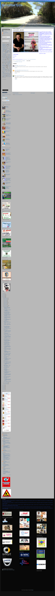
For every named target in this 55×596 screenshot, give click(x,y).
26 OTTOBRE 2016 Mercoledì (6, 377)
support (8, 74)
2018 (4, 386)
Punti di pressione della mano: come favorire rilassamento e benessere (6, 472)
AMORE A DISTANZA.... (7, 106)
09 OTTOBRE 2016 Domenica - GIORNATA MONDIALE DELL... (7, 340)
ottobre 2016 (5, 306)
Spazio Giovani (40, 25)
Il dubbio (5, 426)
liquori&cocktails (3, 60)
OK (48, 0)
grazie (8, 56)
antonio (8, 45)
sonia (8, 71)
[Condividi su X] (28, 60)
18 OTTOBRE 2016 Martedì (7, 353)
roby (9, 67)
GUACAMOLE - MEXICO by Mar (8, 139)
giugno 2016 (5, 303)
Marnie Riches (4, 415)
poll (2, 66)
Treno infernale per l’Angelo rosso (6, 399)
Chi (22, 25)
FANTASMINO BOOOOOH (7, 376)
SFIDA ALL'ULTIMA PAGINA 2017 (8, 131)
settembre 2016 (6, 305)
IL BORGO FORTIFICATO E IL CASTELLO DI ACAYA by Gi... (7, 349)
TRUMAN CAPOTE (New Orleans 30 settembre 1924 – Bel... (7, 308)
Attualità (11, 25)
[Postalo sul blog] (27, 60)
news (4, 62)
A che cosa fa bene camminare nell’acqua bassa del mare (6, 438)
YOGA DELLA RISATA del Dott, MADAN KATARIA (8, 144)
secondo (3, 69)
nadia (7, 61)
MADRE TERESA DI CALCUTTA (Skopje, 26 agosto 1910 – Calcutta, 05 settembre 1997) (8, 167)
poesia (9, 65)
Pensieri (36, 25)
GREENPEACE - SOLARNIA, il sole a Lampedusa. (6, 370)
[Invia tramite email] (26, 60)
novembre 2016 (6, 382)
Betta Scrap (4, 450)
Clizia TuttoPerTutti (5, 32)
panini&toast (8, 63)
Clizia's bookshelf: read (6, 393)
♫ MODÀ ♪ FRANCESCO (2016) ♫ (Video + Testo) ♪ (7, 324)
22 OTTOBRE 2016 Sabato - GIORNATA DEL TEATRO (7, 363)
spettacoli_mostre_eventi (5, 72)
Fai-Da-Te (28, 25)
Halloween (8, 57)
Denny (4, 33)
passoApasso (7, 64)
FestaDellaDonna (4, 53)
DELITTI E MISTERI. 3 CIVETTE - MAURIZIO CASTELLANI (8, 187)
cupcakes (8, 50)
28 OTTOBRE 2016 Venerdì (7, 381)
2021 (4, 389)
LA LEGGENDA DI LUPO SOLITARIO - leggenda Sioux (7, 355)
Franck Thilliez (6, 400)
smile (10, 70)
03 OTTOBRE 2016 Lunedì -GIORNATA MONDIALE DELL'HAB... (7, 315)
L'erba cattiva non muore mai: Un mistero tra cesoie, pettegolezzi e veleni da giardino (6, 413)
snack (5, 71)
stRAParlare (4, 74)
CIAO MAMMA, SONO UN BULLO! (8, 135)
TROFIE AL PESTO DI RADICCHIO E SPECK (8, 183)
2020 (4, 388)
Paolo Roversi (4, 410)
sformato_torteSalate (4, 70)
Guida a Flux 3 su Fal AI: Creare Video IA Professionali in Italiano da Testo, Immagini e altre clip (7, 443)
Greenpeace (4, 57)
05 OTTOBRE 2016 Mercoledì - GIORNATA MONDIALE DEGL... (7, 327)
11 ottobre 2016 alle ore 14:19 (20, 75)
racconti (9, 66)
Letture (31, 25)
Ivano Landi (4, 461)
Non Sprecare (5, 437)
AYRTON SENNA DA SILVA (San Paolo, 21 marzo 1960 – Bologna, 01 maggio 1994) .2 (8, 179)
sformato (8, 69)
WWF (10, 76)
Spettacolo (44, 25)
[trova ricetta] (4, 102)
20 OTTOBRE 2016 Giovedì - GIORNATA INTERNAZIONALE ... (7, 359)
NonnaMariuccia (9, 62)
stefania (5, 73)
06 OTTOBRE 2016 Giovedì (7, 328)
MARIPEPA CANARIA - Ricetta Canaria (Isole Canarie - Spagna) (8, 128)
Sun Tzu (5, 424)
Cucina (24, 25)
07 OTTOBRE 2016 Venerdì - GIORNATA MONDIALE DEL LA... (7, 331)
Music (33, 25)
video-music (9, 75)
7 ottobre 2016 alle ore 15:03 (22, 65)
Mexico (5, 61)
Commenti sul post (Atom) (18, 94)
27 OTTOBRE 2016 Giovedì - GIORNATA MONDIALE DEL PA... (7, 380)
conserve (9, 48)
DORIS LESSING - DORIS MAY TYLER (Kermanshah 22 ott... (7, 366)
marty (2, 61)
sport (2, 73)
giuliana (5, 56)
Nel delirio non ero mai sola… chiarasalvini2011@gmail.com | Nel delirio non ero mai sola (6, 454)
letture (3, 59)
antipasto (3, 45)
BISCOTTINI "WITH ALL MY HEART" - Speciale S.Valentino (8, 154)
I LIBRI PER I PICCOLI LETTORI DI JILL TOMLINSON (8, 111)
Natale (10, 61)
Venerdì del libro (26, 59)
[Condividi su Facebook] (29, 60)
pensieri (3, 65)
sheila (8, 70)
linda (7, 59)
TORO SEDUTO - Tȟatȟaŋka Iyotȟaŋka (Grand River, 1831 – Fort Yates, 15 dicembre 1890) (8, 159)
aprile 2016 (5, 301)
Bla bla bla (19, 25)
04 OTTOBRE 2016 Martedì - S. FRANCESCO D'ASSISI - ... (7, 320)
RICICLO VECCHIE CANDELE (8, 162)
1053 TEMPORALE (5, 435)
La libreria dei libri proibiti (5, 418)
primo (5, 66)
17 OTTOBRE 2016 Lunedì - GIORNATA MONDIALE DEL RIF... (7, 347)
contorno (3, 50)
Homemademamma (5, 464)
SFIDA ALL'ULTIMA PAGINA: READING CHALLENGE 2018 (8, 123)
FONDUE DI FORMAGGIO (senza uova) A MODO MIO (7, 171)
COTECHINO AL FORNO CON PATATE (8, 150)
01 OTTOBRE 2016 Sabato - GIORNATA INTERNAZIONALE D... (7, 310)
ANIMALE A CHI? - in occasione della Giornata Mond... (7, 322)
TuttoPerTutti (11, 5)
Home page (3, 25)
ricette (3, 67)
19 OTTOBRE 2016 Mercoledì (6, 357)
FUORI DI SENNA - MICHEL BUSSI (8, 174)
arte (9, 46)
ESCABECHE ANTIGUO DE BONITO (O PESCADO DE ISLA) (6, 448)
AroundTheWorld (4, 46)
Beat (15, 75)
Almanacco (7, 25)
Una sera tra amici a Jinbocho (5, 396)
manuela (9, 60)
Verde (50, 25)
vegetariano (4, 75)
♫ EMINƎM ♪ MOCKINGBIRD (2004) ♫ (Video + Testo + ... (7, 352)
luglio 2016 (5, 304)
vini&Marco (5, 76)
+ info (46, 0)
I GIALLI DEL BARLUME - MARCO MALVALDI (8, 115)
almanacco (4, 44)
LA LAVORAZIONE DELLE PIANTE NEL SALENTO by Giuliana (7, 317)
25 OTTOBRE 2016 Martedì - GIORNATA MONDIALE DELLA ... (7, 375)
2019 (4, 387)
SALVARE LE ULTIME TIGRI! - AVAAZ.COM (7, 344)
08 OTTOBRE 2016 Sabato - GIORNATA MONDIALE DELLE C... (7, 337)
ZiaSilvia (4, 77)
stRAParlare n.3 (6, 329)
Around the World (15, 25)
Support (47, 25)
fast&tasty (6, 52)
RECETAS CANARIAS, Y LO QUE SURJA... (6, 446)
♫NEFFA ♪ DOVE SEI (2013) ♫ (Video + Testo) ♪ (7, 335)
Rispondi (16, 67)
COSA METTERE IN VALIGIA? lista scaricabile (8, 119)
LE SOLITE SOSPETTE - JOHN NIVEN (7, 333)
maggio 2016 (5, 302)
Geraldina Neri (6, 421)
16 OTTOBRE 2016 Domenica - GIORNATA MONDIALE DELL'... (7, 343)
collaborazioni (4, 48)
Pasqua (3, 64)
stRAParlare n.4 (6, 360)
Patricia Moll (16, 65)
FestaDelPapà (9, 54)
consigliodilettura (4, 49)
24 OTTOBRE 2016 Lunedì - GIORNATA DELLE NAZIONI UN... (7, 372)
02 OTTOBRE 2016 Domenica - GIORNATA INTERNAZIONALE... (7, 313)
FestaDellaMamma (4, 54)
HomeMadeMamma (33, 59)
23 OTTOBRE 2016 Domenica (6, 368)
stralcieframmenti (9, 73)
